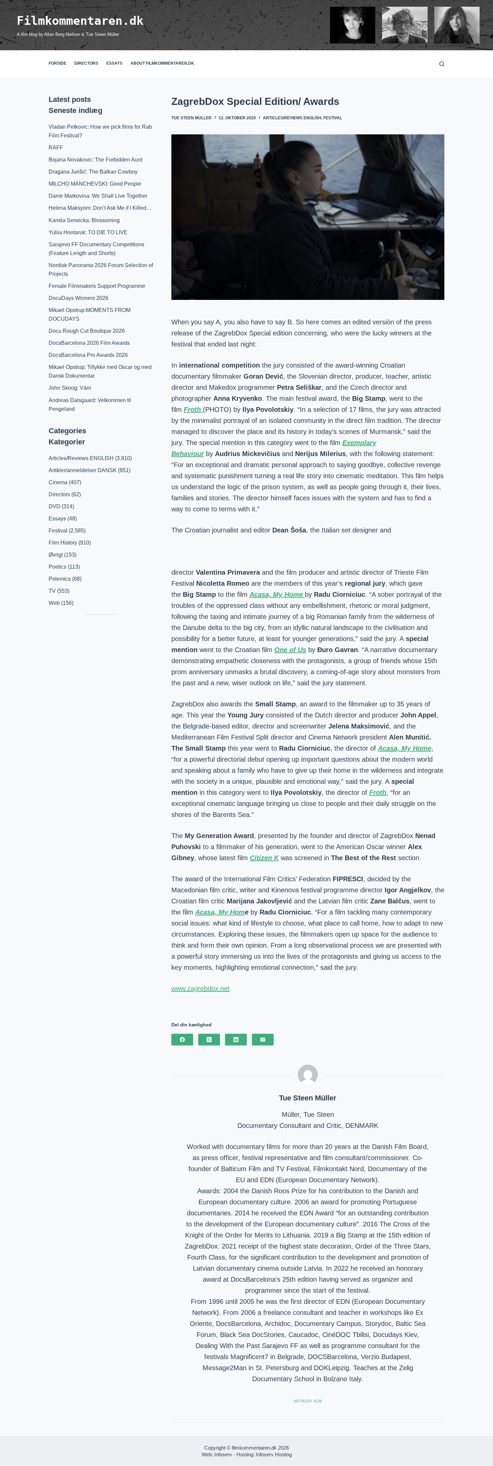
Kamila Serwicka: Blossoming (84, 220)
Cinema (58, 482)
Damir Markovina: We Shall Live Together (98, 196)
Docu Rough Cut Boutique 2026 (87, 331)
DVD (54, 506)
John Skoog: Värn (70, 388)
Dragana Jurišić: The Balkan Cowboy (93, 172)
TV (52, 591)
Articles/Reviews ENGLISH (292, 118)
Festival (332, 118)
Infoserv (223, 1454)
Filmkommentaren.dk (80, 20)
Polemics (60, 579)
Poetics (57, 567)
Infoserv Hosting (274, 1454)
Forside (57, 63)
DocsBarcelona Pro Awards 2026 (88, 355)
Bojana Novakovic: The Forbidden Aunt (95, 160)
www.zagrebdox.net (200, 988)
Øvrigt (56, 555)
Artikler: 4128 (308, 1401)
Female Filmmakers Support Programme (97, 286)
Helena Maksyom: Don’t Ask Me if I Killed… (100, 208)
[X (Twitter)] (209, 1039)
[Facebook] (182, 1039)
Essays (114, 63)
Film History (63, 543)
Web (54, 603)
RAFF (56, 147)
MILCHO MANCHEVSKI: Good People (95, 184)
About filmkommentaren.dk (162, 63)
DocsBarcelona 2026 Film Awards (89, 343)
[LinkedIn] (236, 1039)
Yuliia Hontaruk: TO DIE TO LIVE (88, 232)
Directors (86, 63)
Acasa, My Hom (220, 912)
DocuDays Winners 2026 (78, 298)
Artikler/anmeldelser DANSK (83, 470)
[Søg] (441, 63)
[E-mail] (263, 1039)
